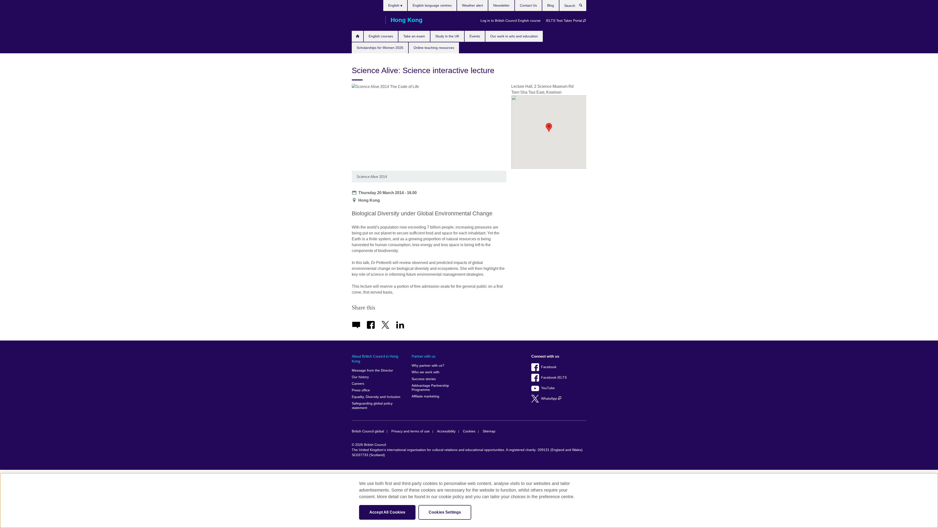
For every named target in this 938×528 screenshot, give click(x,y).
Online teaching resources (434, 48)
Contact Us (528, 5)
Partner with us (424, 356)
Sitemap (489, 431)
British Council (366, 20)
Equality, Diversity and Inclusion (376, 397)
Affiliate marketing (425, 396)
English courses (381, 36)
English (394, 5)
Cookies (469, 431)
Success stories (424, 379)
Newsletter (501, 5)
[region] (469, 500)
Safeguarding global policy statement (372, 406)
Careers (358, 383)
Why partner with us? (428, 365)
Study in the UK (447, 36)
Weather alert (472, 5)
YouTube (548, 388)
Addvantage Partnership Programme (430, 388)
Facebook (548, 367)
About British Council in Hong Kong (375, 358)
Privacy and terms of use (410, 431)
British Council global (368, 431)
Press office (361, 390)
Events (474, 36)
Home (357, 36)
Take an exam (414, 36)
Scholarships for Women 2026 (380, 48)
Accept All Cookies (387, 512)
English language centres (432, 5)
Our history (360, 377)
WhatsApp (549, 398)
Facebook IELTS (554, 377)
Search (583, 6)
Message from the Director (372, 370)
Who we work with (425, 372)
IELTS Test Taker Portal (564, 20)
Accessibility (446, 431)
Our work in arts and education (514, 36)
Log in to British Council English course (510, 20)
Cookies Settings (445, 512)
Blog (550, 5)
